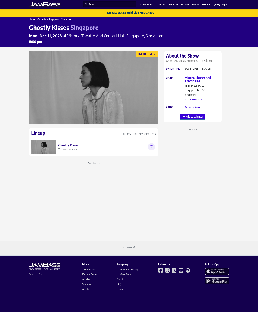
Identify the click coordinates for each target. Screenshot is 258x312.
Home (32, 19)
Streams (86, 284)
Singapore (54, 19)
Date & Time (173, 69)
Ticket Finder (88, 269)
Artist (169, 107)
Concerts (41, 19)
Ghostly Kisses (193, 107)
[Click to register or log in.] (151, 146)
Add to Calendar (194, 116)
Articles (86, 279)
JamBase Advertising (127, 269)
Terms (41, 274)
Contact (121, 289)
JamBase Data (124, 274)
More (205, 4)
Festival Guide (89, 274)
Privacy (32, 274)
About (120, 279)
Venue (169, 78)
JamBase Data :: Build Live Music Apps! (131, 12)
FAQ (119, 284)
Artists (85, 289)
